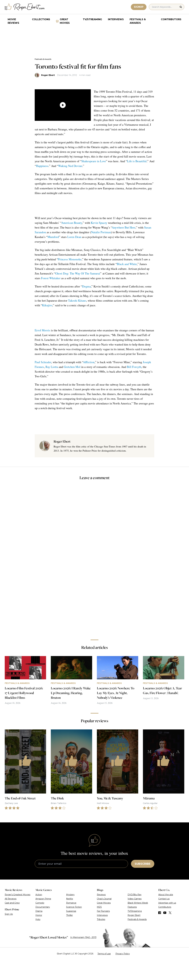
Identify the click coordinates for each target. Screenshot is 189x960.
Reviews (101, 894)
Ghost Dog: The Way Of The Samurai (77, 273)
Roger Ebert (48, 75)
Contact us (164, 898)
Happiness (42, 166)
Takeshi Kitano (77, 300)
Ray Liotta (51, 367)
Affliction (88, 362)
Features (132, 907)
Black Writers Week (138, 903)
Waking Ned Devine (70, 166)
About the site (165, 894)
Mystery (70, 894)
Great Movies (65, 21)
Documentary (42, 907)
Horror (38, 915)
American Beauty (71, 223)
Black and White (127, 264)
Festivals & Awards (138, 21)
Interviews (116, 19)
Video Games (134, 898)
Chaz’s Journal (104, 898)
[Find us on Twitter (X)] (170, 912)
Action (38, 894)
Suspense (71, 911)
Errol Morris (42, 330)
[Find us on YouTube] (164, 913)
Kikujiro (47, 305)
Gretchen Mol (72, 367)
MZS (99, 907)
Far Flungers (103, 911)
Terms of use (104, 953)
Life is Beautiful (137, 161)
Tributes (101, 919)
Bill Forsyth (134, 367)
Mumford (53, 237)
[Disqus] (94, 595)
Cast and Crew (12, 903)
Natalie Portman (101, 232)
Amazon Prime (43, 898)
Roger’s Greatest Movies (17, 894)
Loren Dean (74, 237)
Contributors (171, 19)
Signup (138, 6)
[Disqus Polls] (94, 522)
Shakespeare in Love (93, 161)
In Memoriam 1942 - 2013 (83, 937)
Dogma (86, 286)
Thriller (69, 915)
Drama (38, 911)
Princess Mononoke (70, 259)
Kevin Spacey (99, 223)
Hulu (37, 919)
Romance (71, 903)
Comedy (39, 903)
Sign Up (9, 914)
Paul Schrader (43, 362)
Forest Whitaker (51, 278)
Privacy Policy (122, 953)
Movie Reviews (13, 21)
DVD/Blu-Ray (134, 894)
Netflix (69, 898)
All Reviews (10, 898)
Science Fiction (74, 907)
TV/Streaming (92, 19)
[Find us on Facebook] (159, 912)
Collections (41, 19)
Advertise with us (167, 903)
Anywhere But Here (123, 227)
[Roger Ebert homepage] (25, 7)
